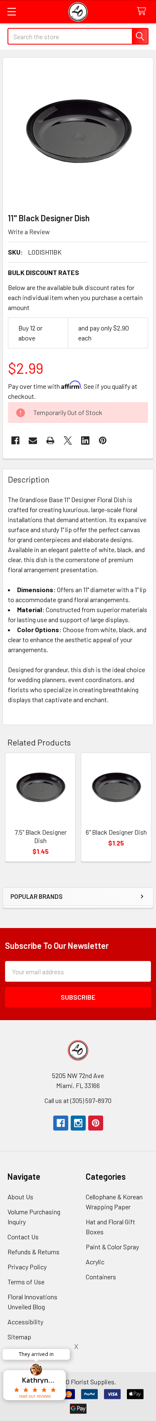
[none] (78, 133)
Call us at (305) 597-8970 (78, 1100)
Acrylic (95, 1262)
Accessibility (25, 1322)
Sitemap (19, 1337)
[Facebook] (15, 440)
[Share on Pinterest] (102, 440)
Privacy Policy (27, 1267)
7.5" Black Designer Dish (41, 836)
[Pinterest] (95, 1123)
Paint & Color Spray (112, 1247)
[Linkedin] (85, 440)
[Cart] (143, 11)
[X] (67, 440)
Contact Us (23, 1237)
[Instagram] (78, 1123)
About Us (20, 1197)
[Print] (50, 440)
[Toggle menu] (11, 11)
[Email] (32, 440)
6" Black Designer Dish (116, 832)
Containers (101, 1277)
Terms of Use (26, 1282)
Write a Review (29, 231)
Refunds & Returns (33, 1252)
